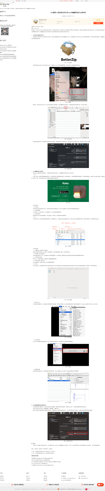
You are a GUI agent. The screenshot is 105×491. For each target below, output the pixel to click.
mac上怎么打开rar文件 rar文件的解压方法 (39, 463)
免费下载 (98, 20)
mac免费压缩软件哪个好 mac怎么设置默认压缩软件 (44, 453)
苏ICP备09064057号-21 (63, 489)
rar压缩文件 (36, 448)
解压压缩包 (46, 448)
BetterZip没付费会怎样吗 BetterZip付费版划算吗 (40, 460)
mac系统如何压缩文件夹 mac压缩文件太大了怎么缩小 (45, 451)
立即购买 (98, 23)
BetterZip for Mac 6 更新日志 (6, 45)
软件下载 (1, 478)
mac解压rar (51, 448)
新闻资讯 (12, 15)
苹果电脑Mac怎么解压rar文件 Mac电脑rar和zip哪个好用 (41, 458)
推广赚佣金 (63, 476)
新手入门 (2, 15)
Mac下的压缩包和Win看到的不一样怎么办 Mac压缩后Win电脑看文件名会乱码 (46, 461)
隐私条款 (45, 478)
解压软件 (41, 448)
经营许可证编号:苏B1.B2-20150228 (74, 489)
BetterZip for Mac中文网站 (5, 8)
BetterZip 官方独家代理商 (66, 480)
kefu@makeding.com (84, 478)
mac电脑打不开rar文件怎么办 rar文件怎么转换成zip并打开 (42, 465)
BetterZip (5, 5)
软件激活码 (2, 480)
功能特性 (1, 476)
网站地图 (45, 480)
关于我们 (45, 476)
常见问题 (12, 8)
